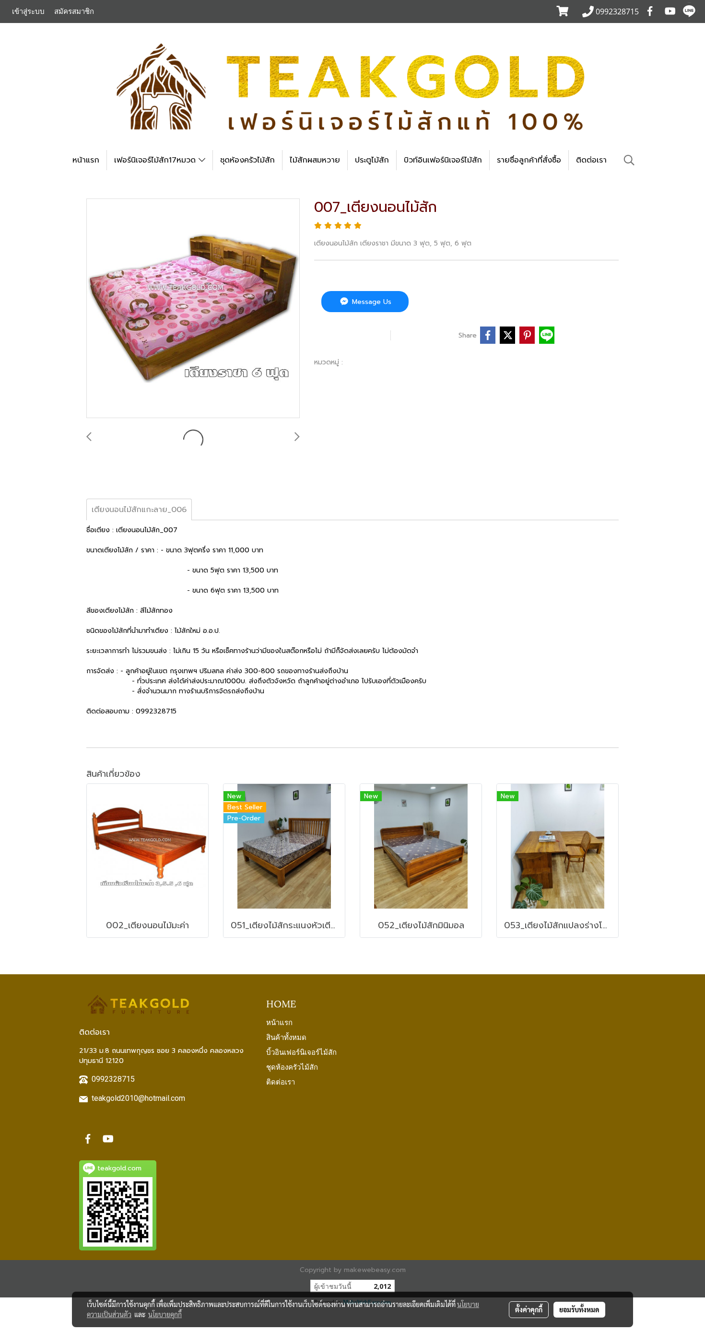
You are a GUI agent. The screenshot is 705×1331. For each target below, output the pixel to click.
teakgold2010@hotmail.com (138, 1098)
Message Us (370, 302)
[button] (629, 160)
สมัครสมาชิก (74, 11)
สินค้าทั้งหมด (286, 1036)
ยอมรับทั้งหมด (579, 1309)
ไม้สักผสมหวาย (315, 160)
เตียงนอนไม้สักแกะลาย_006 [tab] (139, 509)
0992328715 (113, 1079)
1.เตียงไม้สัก (365, 362)
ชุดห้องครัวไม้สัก (247, 160)
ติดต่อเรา (591, 160)
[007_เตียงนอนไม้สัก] (193, 309)
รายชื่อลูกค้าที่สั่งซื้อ (529, 160)
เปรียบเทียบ (426, 335)
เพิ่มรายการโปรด (351, 335)
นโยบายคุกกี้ (165, 1314)
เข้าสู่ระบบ (28, 11)
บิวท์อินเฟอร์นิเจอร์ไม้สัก (443, 160)
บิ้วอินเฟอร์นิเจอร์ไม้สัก (301, 1051)
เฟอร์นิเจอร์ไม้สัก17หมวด (156, 160)
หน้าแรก (85, 160)
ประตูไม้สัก (372, 160)
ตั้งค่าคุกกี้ (528, 1309)
